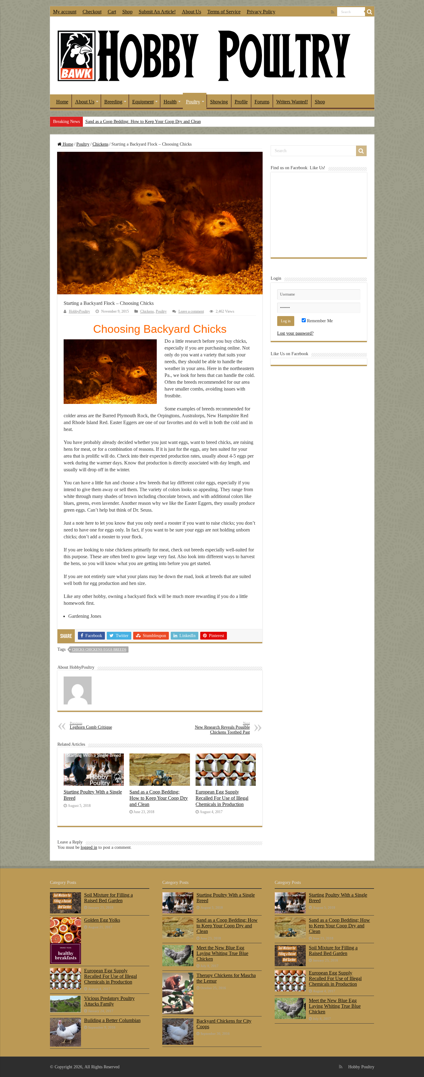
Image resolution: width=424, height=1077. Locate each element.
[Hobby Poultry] (204, 55)
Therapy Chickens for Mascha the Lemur (226, 978)
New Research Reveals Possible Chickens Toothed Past (222, 728)
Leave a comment (191, 311)
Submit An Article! (157, 11)
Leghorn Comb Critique (91, 725)
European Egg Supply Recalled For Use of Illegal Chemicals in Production (222, 798)
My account (64, 11)
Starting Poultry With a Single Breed (225, 897)
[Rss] (332, 12)
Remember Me (319, 321)
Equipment (143, 101)
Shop (127, 11)
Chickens (100, 144)
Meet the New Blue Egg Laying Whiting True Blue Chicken (222, 953)
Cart (112, 11)
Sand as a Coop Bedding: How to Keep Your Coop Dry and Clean (143, 121)
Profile (241, 101)
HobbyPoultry (79, 311)
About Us (191, 11)
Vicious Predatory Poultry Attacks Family (109, 1001)
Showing (219, 101)
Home (62, 101)
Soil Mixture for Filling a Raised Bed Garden (108, 897)
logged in (89, 847)
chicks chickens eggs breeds (99, 649)
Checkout (92, 11)
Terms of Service (224, 11)
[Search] (369, 11)
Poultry (193, 101)
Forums (262, 101)
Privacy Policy (261, 11)
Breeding (113, 101)
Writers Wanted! (292, 101)
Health (170, 101)
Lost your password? (295, 333)
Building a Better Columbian (112, 1020)
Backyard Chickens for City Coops (223, 1023)
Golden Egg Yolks (102, 920)
